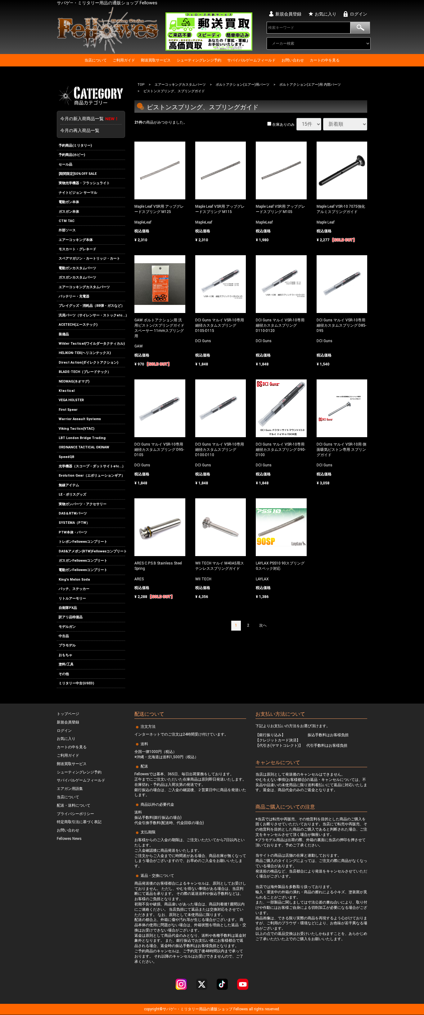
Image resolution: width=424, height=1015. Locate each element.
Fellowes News (69, 839)
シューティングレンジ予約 (199, 60)
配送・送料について (73, 805)
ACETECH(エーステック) (78, 325)
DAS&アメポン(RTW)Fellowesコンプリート (92, 551)
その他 (64, 674)
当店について (95, 60)
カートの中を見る (325, 60)
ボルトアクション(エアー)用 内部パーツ (310, 85)
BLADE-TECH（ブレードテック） (85, 372)
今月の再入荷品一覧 (79, 130)
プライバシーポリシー (75, 814)
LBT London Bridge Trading (82, 438)
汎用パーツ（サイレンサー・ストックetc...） (92, 315)
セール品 (65, 164)
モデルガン (67, 627)
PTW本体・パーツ (73, 532)
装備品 (64, 334)
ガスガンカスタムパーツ (77, 277)
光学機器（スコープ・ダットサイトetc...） (92, 466)
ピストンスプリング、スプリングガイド (174, 91)
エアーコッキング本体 (76, 240)
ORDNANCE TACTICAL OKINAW (84, 447)
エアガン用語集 (70, 789)
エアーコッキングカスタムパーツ (84, 287)
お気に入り (325, 13)
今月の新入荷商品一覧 (89, 118)
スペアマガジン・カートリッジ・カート (89, 259)
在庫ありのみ (283, 125)
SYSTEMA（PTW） (74, 523)
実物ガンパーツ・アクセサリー (82, 504)
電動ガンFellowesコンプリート (83, 570)
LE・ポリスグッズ (72, 494)
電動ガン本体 (69, 202)
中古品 (64, 636)
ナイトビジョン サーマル (78, 193)
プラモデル (67, 646)
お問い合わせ (293, 60)
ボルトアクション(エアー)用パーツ (242, 85)
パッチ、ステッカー (74, 589)
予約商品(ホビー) (72, 155)
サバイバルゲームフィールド (251, 60)
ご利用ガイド (124, 60)
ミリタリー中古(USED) (76, 683)
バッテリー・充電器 (74, 296)
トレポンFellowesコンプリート (83, 542)
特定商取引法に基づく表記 (79, 822)
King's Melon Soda (74, 580)
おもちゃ (65, 655)
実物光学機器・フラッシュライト (84, 183)
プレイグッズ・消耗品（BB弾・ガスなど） (91, 306)
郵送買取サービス (156, 60)
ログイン (358, 13)
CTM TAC (66, 221)
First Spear (68, 410)
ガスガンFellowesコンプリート (83, 561)
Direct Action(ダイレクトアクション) (88, 362)
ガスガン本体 (69, 212)
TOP (141, 85)
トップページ (68, 714)
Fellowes (240, 1009)
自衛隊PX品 (68, 608)
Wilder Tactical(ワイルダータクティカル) (92, 344)
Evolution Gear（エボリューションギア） (92, 476)
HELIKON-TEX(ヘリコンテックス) (85, 353)
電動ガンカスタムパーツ (77, 268)
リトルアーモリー (72, 598)
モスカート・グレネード (77, 249)
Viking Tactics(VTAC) (76, 429)
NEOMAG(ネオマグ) (74, 381)
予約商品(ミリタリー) (75, 145)
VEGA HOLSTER (71, 400)
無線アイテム (69, 485)
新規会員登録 (288, 13)
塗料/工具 (66, 664)
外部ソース (67, 230)
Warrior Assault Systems (80, 419)
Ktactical (66, 391)
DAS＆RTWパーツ (73, 513)
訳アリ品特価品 (71, 617)
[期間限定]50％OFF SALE (78, 174)
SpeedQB (66, 457)
